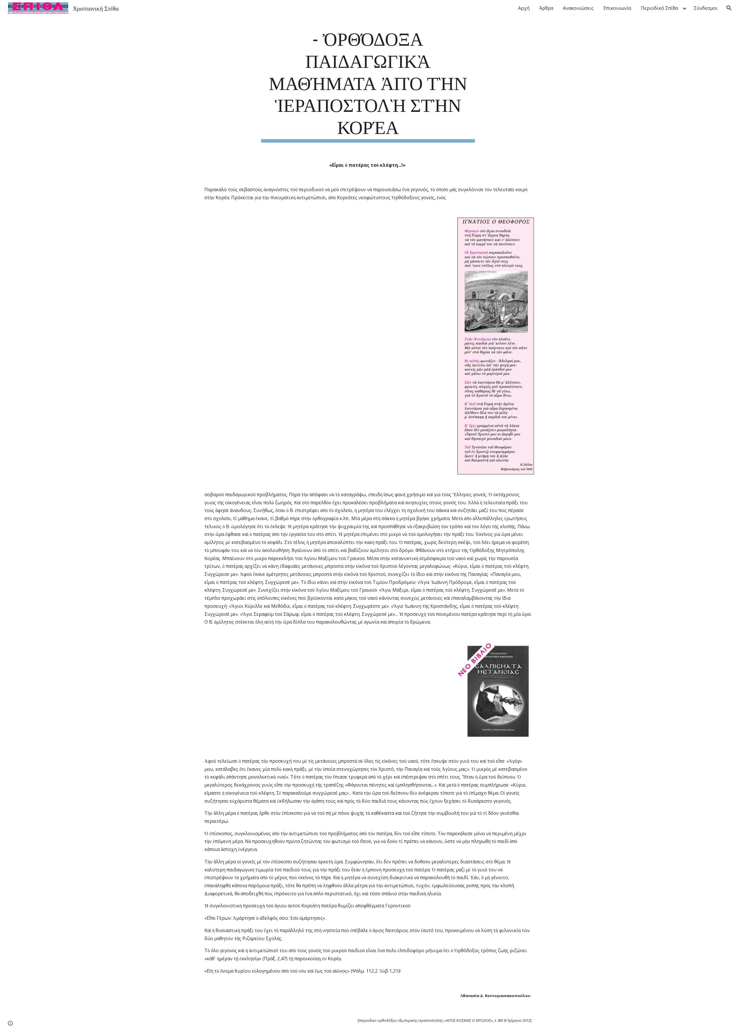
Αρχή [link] (524, 8)
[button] (729, 8)
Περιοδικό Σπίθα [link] (659, 8)
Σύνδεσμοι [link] (706, 8)
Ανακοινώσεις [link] (578, 8)
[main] (368, 84)
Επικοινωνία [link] (617, 8)
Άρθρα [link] (546, 8)
